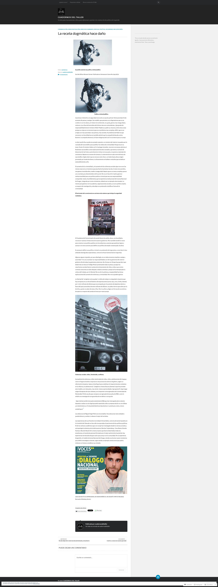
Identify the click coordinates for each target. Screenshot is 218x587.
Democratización (74, 29)
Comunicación (63, 29)
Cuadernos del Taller (71, 17)
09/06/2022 (64, 69)
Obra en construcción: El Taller (90, 2)
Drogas (96, 29)
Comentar (121, 570)
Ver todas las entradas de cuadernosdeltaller (97, 526)
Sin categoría (118, 29)
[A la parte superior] (158, 577)
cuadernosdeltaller (68, 72)
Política (102, 29)
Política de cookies (36, 583)
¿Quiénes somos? (63, 2)
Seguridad (109, 29)
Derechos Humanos (86, 29)
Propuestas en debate (75, 2)
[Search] (158, 2)
